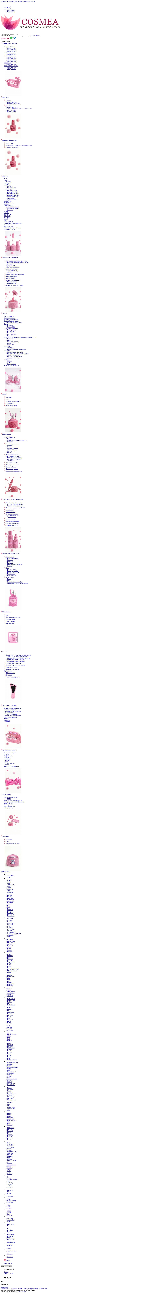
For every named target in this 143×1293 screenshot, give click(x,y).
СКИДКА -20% (11, 57)
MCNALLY (10, 1073)
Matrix (9, 1068)
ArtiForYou (10, 889)
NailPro (9, 1091)
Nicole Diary (10, 1096)
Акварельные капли (9, 318)
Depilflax (9, 944)
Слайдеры (7, 346)
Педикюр (5, 652)
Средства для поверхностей (15, 505)
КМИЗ (9, 1237)
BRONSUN (10, 914)
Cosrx (8, 936)
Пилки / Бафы (10, 577)
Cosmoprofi (10, 935)
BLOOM (6, 211)
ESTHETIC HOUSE (13, 969)
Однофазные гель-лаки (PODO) (13, 223)
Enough (9, 963)
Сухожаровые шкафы (12, 462)
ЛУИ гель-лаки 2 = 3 (13, 207)
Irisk (8, 1018)
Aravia (9, 886)
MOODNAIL (7, 201)
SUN (8, 1172)
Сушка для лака (10, 621)
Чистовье (9, 1254)
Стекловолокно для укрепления (15, 274)
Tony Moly (10, 1184)
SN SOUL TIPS (11, 1160)
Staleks (9, 1166)
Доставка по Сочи (6, 1)
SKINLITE (10, 1154)
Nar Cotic (9, 1092)
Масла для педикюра (11, 667)
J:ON (8, 1025)
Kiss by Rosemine (12, 1034)
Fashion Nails (10, 976)
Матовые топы (11, 111)
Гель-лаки (5, 176)
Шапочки (6, 764)
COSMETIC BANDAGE (14, 933)
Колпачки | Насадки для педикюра (15, 665)
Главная (6, 1272)
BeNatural (10, 902)
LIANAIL (6, 183)
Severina (9, 1150)
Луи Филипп (11, 1242)
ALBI (5, 179)
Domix (9, 948)
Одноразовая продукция (12, 677)
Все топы (8, 105)
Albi (8, 883)
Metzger (9, 1076)
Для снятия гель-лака (13, 515)
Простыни (7, 760)
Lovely (9, 1056)
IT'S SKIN (10, 1019)
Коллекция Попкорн (13, 195)
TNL (5, 220)
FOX (8, 981)
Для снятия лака (11, 517)
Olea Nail (9, 1102)
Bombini (9, 911)
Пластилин (10, 335)
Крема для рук (8, 803)
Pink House (10, 1117)
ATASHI (9, 890)
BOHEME (10, 910)
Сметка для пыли (12, 714)
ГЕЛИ (5, 52)
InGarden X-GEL (8, 202)
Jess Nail (9, 1027)
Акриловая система (11, 276)
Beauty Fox (10, 898)
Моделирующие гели (13, 267)
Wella (8, 1199)
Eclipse (9, 954)
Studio (9, 1171)
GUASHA (10, 996)
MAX (8, 1070)
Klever (9, 1036)
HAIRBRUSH (11, 999)
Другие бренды (11, 449)
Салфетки (7, 757)
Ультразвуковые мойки (12, 464)
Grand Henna (10, 993)
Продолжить (4, 1287)
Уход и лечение (6, 794)
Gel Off (9, 988)
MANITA (6, 213)
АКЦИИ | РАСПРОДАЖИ (9, 43)
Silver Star (10, 1153)
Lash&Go (9, 1046)
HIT (8, 1003)
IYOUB (9, 1022)
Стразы (6, 359)
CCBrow (9, 920)
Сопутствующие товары (12, 843)
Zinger (9, 1212)
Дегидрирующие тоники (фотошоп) (14, 802)
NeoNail (9, 1095)
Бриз (8, 1226)
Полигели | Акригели (12, 269)
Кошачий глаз (8, 224)
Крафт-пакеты (8, 755)
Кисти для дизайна (12, 571)
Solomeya (9, 1163)
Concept (9, 930)
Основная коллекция (13, 208)
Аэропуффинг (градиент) (11, 321)
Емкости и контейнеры (10, 709)
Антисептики (9, 510)
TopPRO (9, 1185)
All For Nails (10, 884)
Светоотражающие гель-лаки (12, 227)
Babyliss (9, 895)
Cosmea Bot (26, 1)
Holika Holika (11, 1005)
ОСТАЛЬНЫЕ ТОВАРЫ (11, 66)
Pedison (9, 1114)
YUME (6, 219)
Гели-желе (10, 264)
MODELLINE (11, 1083)
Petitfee (9, 1116)
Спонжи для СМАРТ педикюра (16, 661)
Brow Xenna (10, 916)
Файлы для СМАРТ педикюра (15, 659)
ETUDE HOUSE (12, 970)
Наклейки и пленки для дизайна (16, 349)
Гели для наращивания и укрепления (16, 261)
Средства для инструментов (15, 504)
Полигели (10, 272)
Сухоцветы (10, 344)
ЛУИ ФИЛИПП (8, 205)
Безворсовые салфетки (10, 753)
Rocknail (9, 1137)
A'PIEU (9, 880)
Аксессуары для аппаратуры (14, 471)
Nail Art (9, 1088)
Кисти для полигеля (13, 572)
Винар (9, 1228)
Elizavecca (10, 959)
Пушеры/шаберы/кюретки (14, 564)
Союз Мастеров (11, 1251)
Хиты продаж (8, 1263)
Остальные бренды (9, 229)
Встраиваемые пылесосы (14, 457)
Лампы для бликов (11, 467)
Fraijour (9, 982)
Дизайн (4, 313)
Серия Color (10, 198)
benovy (9, 904)
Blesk (8, 907)
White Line (10, 1202)
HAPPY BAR (11, 1000)
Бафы (8, 580)
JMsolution (10, 1030)
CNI (8, 926)
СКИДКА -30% (11, 48)
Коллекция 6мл (11, 187)
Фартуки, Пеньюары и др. (11, 766)
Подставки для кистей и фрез (12, 711)
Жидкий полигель (12, 270)
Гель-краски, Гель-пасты (11, 328)
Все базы (8, 100)
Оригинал (10, 441)
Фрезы (4, 394)
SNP (8, 1162)
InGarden (9, 1009)
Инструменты (10, 557)
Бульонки (10, 338)
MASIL (9, 1065)
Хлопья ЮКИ (11, 327)
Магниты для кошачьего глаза (12, 715)
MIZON (9, 1082)
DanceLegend (11, 941)
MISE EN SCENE (12, 1079)
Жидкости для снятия (12, 514)
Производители (5, 871)
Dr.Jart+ (9, 950)
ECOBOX (10, 956)
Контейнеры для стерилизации (12, 708)
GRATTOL (7, 216)
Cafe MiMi (10, 919)
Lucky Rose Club (12, 1059)
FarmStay (9, 975)
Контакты (32, 1)
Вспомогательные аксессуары (14, 285)
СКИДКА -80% (11, 61)
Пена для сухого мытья (12, 669)
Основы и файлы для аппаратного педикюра (18, 655)
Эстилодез (10, 1257)
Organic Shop (11, 1107)
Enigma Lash (10, 962)
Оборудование (6, 434)
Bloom (9, 908)
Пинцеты (10, 561)
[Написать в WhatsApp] (11, 38)
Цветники (10, 210)
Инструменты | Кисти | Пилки (10, 553)
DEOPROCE (10, 942)
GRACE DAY (11, 991)
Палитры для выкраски (10, 717)
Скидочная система (16, 1)
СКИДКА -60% (11, 69)
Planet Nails (10, 1119)
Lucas (8, 1058)
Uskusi (9, 1193)
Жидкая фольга (8, 226)
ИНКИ (9, 799)
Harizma (9, 1002)
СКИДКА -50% (11, 51)
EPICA (9, 965)
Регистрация (10, 11)
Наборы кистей (11, 575)
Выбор (9, 1231)
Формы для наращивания (13, 280)
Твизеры (9, 566)
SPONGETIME (11, 1165)
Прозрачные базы (12, 102)
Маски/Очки (10, 763)
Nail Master (10, 1089)
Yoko (8, 1206)
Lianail (9, 1051)
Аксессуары (10, 347)
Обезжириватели (10, 512)
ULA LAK (7, 204)
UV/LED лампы (10, 437)
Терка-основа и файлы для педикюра (17, 656)
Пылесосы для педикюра (14, 459)
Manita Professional (12, 1062)
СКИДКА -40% (11, 49)
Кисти (7, 568)
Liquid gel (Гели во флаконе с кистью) (17, 262)
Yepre (8, 1205)
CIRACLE (10, 924)
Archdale (9, 887)
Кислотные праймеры (12, 147)
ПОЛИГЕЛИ (7, 63)
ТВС (7, 399)
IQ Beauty (10, 1015)
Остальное (7, 721)
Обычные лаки (6, 611)
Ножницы (10, 560)
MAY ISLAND (11, 1071)
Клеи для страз (11, 364)
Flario (8, 979)
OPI (8, 1105)
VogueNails (10, 1196)
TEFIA (9, 1178)
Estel (8, 967)
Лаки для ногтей (10, 619)
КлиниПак (10, 1236)
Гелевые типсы (10, 278)
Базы (7, 615)
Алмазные (9, 397)
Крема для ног (8, 805)
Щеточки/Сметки (9, 712)
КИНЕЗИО (10, 1234)
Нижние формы (11, 283)
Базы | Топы (5, 97)
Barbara (9, 896)
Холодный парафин (9, 806)
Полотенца (7, 758)
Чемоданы (7, 720)
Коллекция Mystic (12, 192)
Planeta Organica (11, 1120)
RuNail (9, 1139)
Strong (9, 446)
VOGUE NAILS (8, 222)
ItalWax (9, 1021)
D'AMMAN (10, 939)
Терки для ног (8, 671)
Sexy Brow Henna (12, 1151)
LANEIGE (10, 1045)
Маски (6, 761)
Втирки (6, 324)
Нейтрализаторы (10, 673)
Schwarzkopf (10, 1144)
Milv (8, 1077)
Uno (8, 1191)
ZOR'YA (9, 1215)
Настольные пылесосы (13, 456)
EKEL (9, 957)
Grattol (9, 994)
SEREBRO (7, 217)
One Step (9, 186)
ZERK (9, 1211)
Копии (9, 438)
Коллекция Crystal (12, 190)
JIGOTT (9, 1028)
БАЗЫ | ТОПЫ (10, 46)
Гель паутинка (11, 330)
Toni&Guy (10, 1183)
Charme (9, 922)
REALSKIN (10, 1128)
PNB (8, 1122)
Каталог (5, 41)
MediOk (9, 1074)
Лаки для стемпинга (13, 355)
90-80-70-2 (34, 35)
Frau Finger (10, 984)
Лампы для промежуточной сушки (17, 440)
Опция (9, 1248)
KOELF (9, 1040)
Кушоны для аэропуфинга (14, 322)
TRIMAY (9, 1187)
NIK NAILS (7, 214)
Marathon (9, 445)
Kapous (9, 1033)
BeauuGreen (10, 901)
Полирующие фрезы (11, 405)
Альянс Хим (10, 1220)
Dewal (9, 947)
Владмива (10, 1230)
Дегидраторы (9, 143)
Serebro (9, 1148)
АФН (8, 362)
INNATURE (10, 1012)
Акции (8, 1260)
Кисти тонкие (11, 574)
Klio (8, 1037)
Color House (10, 929)
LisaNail (9, 1052)
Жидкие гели (11, 265)
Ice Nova (9, 1008)
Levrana (9, 1049)
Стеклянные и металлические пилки (17, 583)
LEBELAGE (10, 1048)
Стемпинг (7, 350)
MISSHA (9, 1080)
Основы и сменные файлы (14, 582)
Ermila (9, 966)
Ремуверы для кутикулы (12, 523)
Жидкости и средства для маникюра (12, 499)
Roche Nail (10, 325)
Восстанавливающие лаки (13, 617)
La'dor (9, 1043)
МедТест (9, 1245)
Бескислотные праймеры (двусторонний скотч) (19, 145)
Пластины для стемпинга (14, 356)
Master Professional (12, 1067)
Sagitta (9, 1142)
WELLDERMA (11, 1200)
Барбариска (10, 1224)
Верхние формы (11, 281)
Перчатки (6, 754)
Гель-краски (10, 331)
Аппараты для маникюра (13, 443)
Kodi (8, 1039)
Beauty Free (10, 899)
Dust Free (9, 951)
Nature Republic (11, 1094)
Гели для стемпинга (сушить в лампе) (17, 353)
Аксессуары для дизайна (11, 319)
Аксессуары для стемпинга (15, 352)
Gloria (9, 990)
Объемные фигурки (12, 341)
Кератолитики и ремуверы (13, 663)
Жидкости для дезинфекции (14, 502)
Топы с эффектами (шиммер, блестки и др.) (19, 108)
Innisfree (9, 1013)
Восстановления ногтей (10, 797)
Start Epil (9, 1168)
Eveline (9, 972)
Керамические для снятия (13, 401)
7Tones (9, 877)
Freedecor (9, 985)
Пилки (9, 579)
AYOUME (10, 892)
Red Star (9, 1129)
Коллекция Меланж (12, 193)
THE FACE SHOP (12, 1180)
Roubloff (9, 1138)
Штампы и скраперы (13, 358)
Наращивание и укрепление (10, 257)
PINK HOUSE (8, 189)
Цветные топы (11, 110)
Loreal (9, 1055)
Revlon (9, 1132)
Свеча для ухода (8, 807)
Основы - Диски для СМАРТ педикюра (18, 658)
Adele (8, 881)
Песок (9, 343)
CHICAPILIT (7, 181)
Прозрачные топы (12, 107)
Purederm (9, 1125)
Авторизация (11, 10)
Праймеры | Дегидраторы (9, 140)
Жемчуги (9, 340)
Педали (9, 452)
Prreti (8, 1123)
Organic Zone (11, 1108)
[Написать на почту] (14, 38)
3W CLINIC (10, 876)
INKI (8, 1010)
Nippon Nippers (11, 1099)
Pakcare (9, 1113)
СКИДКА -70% (11, 60)
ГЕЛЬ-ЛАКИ (7, 55)
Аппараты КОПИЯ (12, 448)
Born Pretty (10, 913)
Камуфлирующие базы (13, 103)
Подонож (10, 563)
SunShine (9, 1174)
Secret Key (10, 1145)
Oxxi (8, 1110)
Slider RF (9, 1157)
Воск (7, 841)
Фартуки (6, 718)
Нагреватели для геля (12, 469)
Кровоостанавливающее (12, 521)
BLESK (9, 361)
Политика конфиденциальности (38, 1288)
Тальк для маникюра (11, 525)
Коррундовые (9, 403)
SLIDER (9, 1156)
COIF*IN (9, 927)
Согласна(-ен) (22, 1291)
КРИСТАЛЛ (10, 1239)
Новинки (6, 1262)
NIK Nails (10, 1098)
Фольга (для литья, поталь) (11, 365)
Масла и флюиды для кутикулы (13, 800)
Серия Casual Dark (12, 196)
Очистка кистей (10, 519)
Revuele (9, 1134)
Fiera (8, 978)
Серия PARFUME (12, 199)
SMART (9, 1159)
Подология (9, 675)
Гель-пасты (10, 333)
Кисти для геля (11, 569)
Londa (9, 1053)
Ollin (8, 1104)
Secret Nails (10, 1147)
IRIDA (9, 1016)
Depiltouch (10, 945)
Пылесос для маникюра (12, 454)
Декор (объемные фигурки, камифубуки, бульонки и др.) (20, 337)
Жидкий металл (11, 334)
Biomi (9, 905)
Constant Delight (11, 932)
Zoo (8, 1214)
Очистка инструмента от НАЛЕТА (15, 507)
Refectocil (10, 1131)
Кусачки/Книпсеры (12, 558)
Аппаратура (9, 839)
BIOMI (6, 180)
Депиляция (5, 836)
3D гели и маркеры (9, 316)
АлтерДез (10, 1218)
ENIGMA (6, 184)
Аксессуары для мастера (9, 705)
